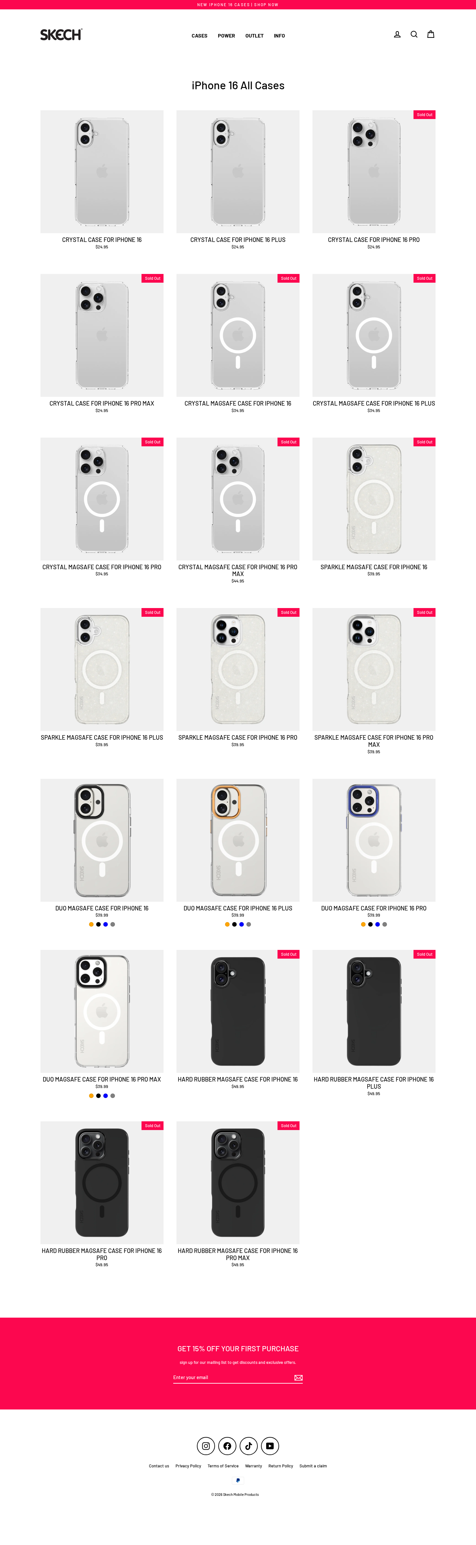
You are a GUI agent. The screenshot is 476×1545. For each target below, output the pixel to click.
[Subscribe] (297, 1378)
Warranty (253, 1465)
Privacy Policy (188, 1465)
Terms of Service (223, 1465)
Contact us (159, 1465)
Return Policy (280, 1465)
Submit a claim (313, 1465)
